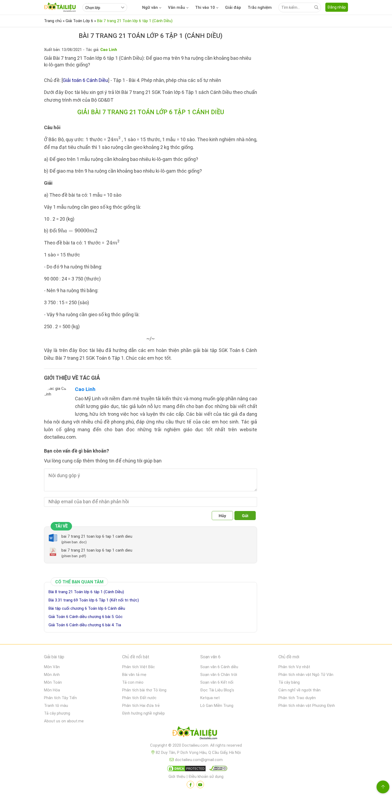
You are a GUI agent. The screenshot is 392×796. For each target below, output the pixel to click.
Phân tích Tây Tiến (60, 697)
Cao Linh (85, 389)
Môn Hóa (52, 690)
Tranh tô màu (56, 705)
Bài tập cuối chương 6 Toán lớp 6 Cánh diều (87, 608)
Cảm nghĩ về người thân (299, 690)
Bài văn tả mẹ (134, 674)
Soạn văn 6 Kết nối (216, 682)
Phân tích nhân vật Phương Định (306, 705)
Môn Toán (53, 682)
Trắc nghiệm (260, 7)
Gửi (245, 515)
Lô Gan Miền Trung (216, 705)
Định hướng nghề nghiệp (143, 713)
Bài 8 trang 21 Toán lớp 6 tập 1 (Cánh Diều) (86, 591)
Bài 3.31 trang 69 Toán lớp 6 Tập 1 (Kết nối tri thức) (94, 600)
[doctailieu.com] (196, 734)
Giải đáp (233, 7)
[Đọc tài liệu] (190, 784)
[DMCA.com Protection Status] (186, 769)
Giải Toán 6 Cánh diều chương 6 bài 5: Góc (86, 616)
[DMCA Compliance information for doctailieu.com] (217, 769)
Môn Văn (52, 666)
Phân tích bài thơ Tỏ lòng (144, 690)
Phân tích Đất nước (139, 697)
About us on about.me (64, 721)
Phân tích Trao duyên (297, 697)
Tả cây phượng (57, 713)
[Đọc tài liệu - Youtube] (200, 784)
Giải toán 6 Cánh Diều (85, 80)
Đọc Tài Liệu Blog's (217, 690)
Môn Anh (52, 674)
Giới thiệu (177, 776)
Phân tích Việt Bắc (138, 666)
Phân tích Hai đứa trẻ (141, 705)
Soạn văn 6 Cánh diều (219, 666)
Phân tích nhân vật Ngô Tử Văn (305, 674)
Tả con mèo (132, 682)
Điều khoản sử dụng (206, 776)
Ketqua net (210, 697)
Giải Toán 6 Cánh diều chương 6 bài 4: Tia (85, 625)
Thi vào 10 (205, 7)
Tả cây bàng (289, 682)
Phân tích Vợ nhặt (294, 666)
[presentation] (114, 139)
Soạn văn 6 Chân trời (218, 674)
